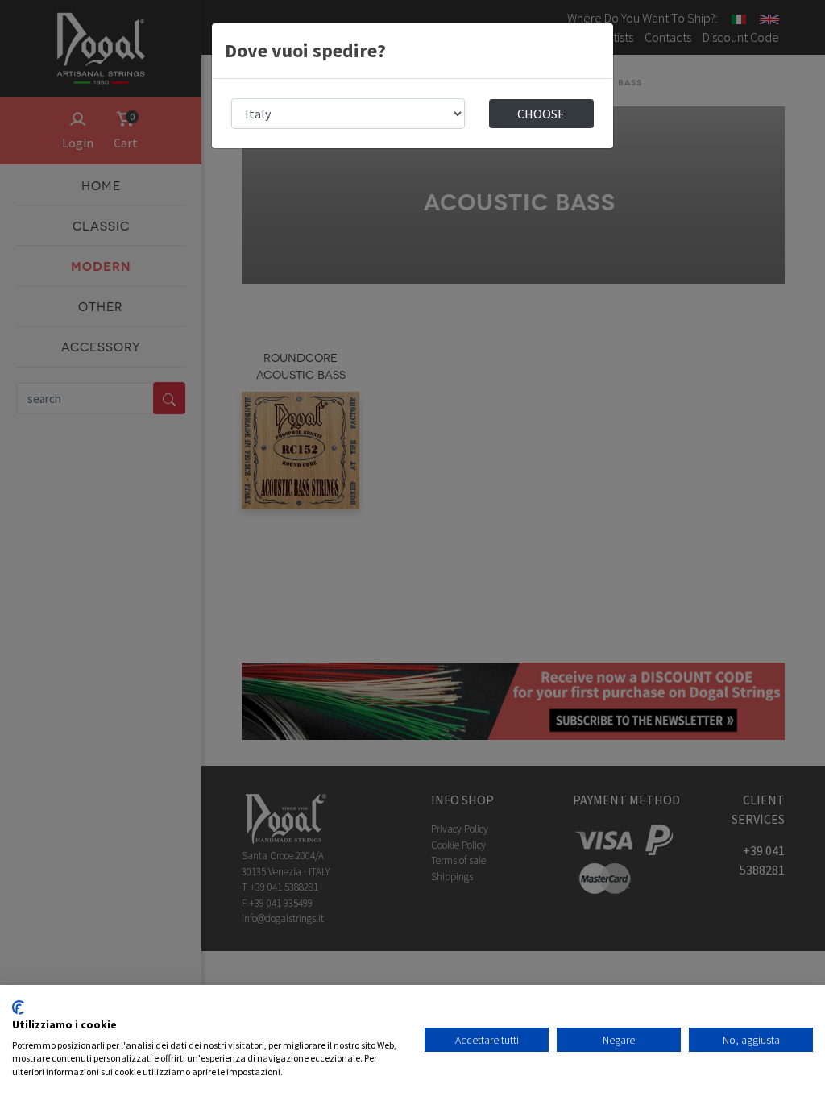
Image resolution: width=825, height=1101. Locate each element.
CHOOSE (541, 114)
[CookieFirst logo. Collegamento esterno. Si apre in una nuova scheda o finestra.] (18, 1007)
